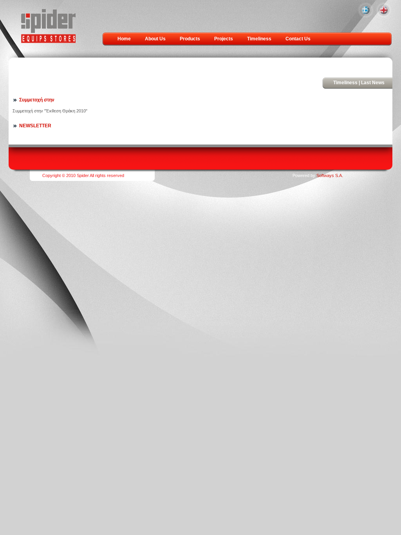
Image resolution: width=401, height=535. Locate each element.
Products (190, 39)
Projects (223, 39)
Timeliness (259, 39)
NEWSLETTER (35, 125)
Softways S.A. (329, 175)
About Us (155, 39)
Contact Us (298, 39)
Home (124, 39)
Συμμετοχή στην (36, 100)
